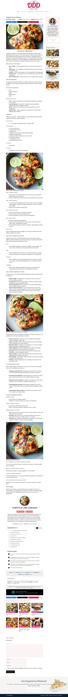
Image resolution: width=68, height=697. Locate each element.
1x (37, 528)
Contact (47, 11)
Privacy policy (43, 695)
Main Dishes (23, 11)
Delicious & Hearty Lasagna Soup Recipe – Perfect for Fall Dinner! (24, 629)
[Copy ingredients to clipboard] (17, 527)
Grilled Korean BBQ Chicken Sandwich (52, 79)
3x (41, 528)
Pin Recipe (30, 511)
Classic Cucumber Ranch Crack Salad (52, 58)
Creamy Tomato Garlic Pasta (11, 628)
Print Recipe (29, 51)
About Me (50, 695)
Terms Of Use (55, 695)
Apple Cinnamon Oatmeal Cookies (52, 68)
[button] (50, 11)
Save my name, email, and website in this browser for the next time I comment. (24, 668)
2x (39, 528)
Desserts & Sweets (39, 11)
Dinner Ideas (31, 11)
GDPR (47, 695)
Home (18, 11)
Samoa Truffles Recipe (35, 628)
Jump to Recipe (21, 51)
